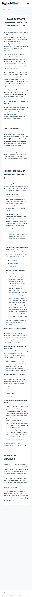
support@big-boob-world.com (13, 118)
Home (3, 9)
